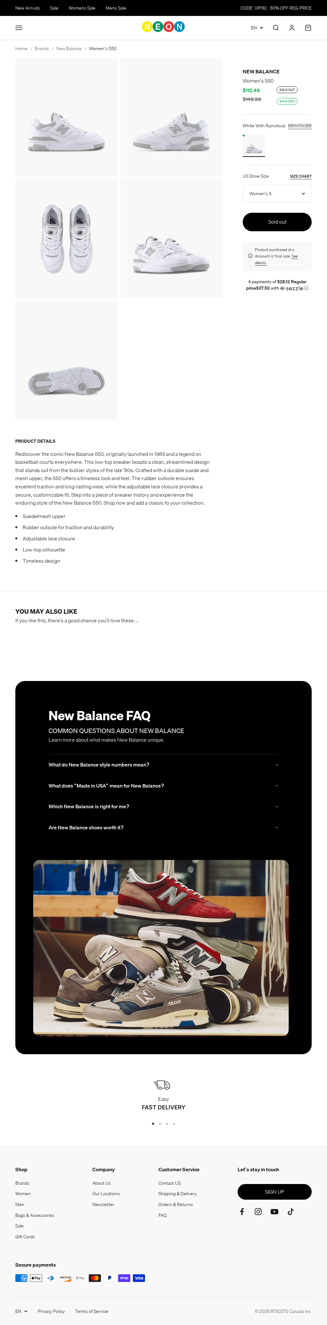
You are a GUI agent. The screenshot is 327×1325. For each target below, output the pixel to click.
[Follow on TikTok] (290, 1211)
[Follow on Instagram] (258, 1211)
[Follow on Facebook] (242, 1211)
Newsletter (103, 1204)
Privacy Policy (51, 1311)
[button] (277, 285)
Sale (54, 7)
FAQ (162, 1215)
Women (23, 1193)
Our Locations (106, 1193)
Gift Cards (25, 1236)
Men (19, 1204)
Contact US (169, 1183)
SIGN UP (274, 1192)
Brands (22, 1183)
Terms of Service (91, 1311)
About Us (101, 1183)
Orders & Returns (175, 1204)
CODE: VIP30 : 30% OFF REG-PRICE (276, 7)
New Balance (261, 71)
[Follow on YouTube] (274, 1211)
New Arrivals (27, 7)
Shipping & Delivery (177, 1193)
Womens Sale (82, 7)
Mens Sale (116, 7)
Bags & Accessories (34, 1215)
